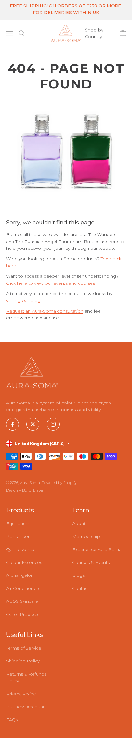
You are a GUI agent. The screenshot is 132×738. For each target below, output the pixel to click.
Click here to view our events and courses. (51, 283)
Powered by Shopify (58, 482)
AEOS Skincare (22, 601)
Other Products (22, 614)
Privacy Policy (20, 694)
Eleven (39, 490)
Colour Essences (24, 562)
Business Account (25, 707)
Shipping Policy (23, 661)
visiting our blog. (23, 300)
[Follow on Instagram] (53, 424)
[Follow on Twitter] (33, 424)
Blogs (78, 575)
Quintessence (21, 549)
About (79, 523)
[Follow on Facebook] (13, 424)
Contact (80, 588)
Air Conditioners (23, 588)
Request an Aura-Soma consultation (44, 311)
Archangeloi (19, 575)
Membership (86, 536)
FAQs (12, 719)
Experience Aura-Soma (97, 549)
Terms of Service (23, 648)
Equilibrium (18, 523)
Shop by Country (94, 33)
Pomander (17, 536)
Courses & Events (91, 562)
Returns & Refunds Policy (26, 677)
